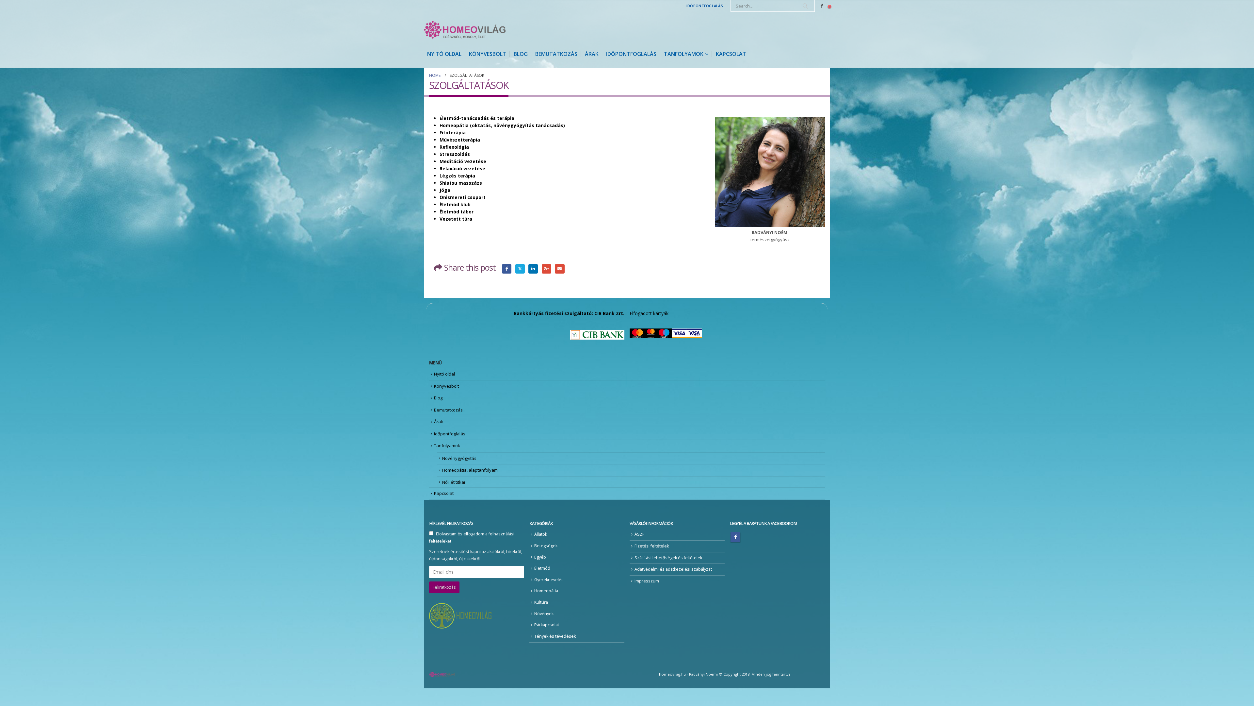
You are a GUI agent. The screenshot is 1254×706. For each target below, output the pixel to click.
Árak (592, 54)
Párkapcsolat (546, 625)
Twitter (520, 269)
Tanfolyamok (683, 54)
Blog (521, 54)
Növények (544, 613)
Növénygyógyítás (459, 458)
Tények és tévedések (555, 636)
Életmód (542, 568)
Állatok (540, 534)
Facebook (506, 269)
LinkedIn (533, 269)
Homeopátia (546, 591)
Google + (546, 269)
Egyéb (540, 557)
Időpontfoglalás (704, 5)
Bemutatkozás (556, 54)
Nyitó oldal (444, 54)
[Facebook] (822, 5)
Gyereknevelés (549, 579)
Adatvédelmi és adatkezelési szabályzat (673, 569)
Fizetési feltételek (652, 546)
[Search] (805, 5)
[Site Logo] (465, 30)
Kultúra (541, 602)
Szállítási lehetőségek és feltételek (668, 558)
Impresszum (647, 581)
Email (559, 269)
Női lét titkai (453, 482)
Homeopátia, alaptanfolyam (470, 470)
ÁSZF (639, 534)
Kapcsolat (731, 54)
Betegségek (545, 545)
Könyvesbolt (487, 54)
